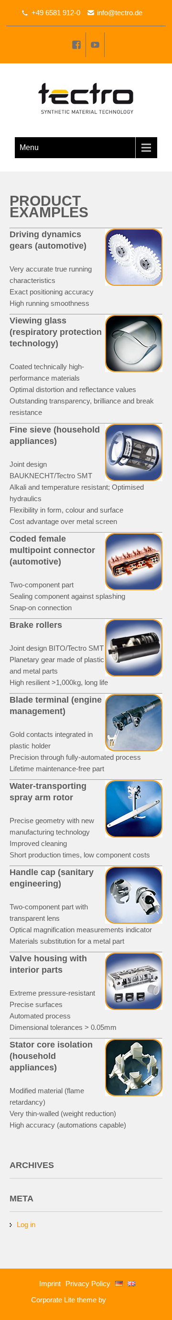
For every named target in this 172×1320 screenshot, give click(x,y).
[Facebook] (76, 44)
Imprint (50, 1284)
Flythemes (123, 1300)
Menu (29, 147)
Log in (26, 1224)
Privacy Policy (87, 1284)
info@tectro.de (119, 13)
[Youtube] (95, 44)
